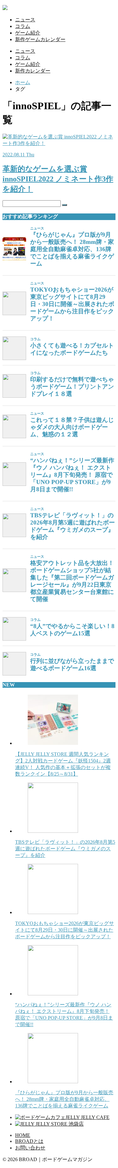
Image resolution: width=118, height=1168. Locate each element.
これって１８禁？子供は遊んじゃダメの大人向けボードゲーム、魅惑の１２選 (72, 427)
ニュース (25, 19)
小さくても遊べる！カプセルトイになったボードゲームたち (72, 349)
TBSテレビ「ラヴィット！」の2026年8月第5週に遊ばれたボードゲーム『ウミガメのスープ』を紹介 (72, 526)
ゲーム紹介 (27, 32)
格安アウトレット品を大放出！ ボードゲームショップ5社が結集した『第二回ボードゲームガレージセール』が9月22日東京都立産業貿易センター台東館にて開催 (72, 581)
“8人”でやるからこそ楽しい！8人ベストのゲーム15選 (72, 630)
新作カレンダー (32, 70)
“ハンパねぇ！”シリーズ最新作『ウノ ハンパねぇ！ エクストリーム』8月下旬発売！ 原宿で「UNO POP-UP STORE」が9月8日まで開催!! (72, 474)
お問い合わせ (30, 1147)
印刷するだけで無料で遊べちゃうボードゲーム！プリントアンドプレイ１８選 (72, 386)
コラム (22, 26)
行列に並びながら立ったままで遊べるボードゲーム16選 (72, 664)
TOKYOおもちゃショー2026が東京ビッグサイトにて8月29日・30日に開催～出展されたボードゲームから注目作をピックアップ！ (72, 304)
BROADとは (29, 1141)
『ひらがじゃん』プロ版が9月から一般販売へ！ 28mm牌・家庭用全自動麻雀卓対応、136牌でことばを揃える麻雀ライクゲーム (72, 249)
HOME (22, 1135)
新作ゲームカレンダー (40, 39)
